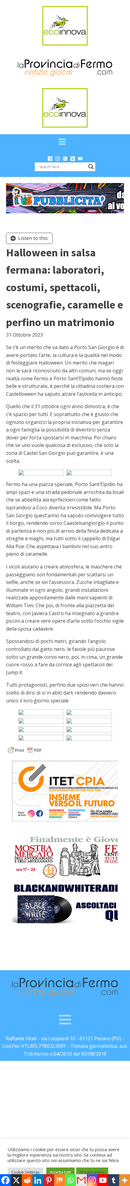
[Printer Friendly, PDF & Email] (25, 750)
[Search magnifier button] (91, 166)
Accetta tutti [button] (60, 1172)
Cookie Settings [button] (25, 1172)
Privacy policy (92, 1172)
